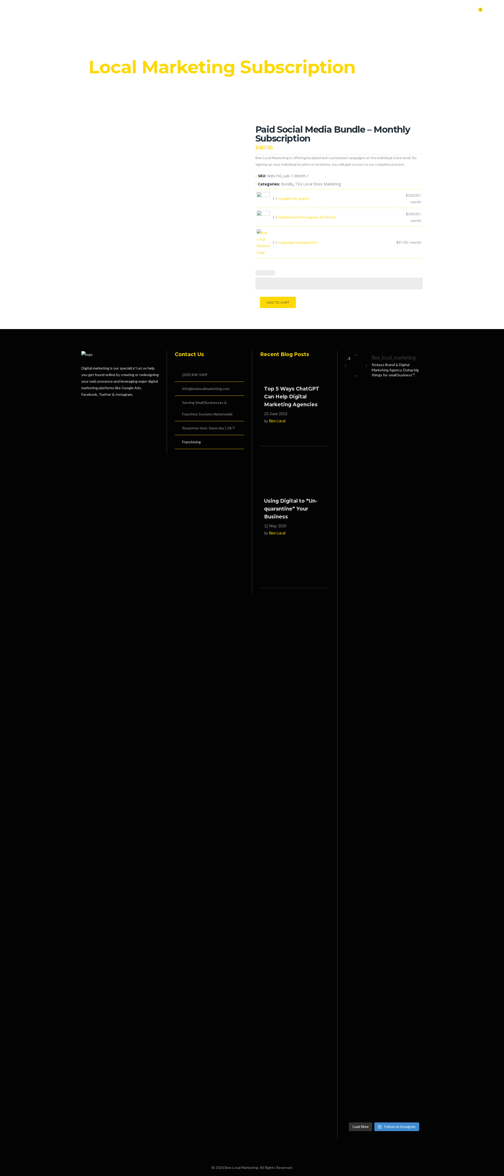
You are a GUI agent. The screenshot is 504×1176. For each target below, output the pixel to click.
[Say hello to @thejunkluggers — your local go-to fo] (411, 914)
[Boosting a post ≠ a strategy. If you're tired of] (384, 698)
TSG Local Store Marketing (318, 183)
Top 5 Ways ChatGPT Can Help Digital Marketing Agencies (291, 397)
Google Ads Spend (293, 198)
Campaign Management (297, 242)
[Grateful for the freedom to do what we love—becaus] (357, 685)
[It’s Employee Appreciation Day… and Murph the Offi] (357, 489)
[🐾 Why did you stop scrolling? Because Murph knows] (411, 502)
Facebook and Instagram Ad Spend (306, 217)
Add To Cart (277, 302)
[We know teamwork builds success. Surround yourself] (411, 685)
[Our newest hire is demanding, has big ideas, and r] (384, 430)
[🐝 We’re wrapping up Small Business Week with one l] (357, 941)
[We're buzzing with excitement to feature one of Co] (384, 947)
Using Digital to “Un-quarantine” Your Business (290, 509)
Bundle (287, 183)
